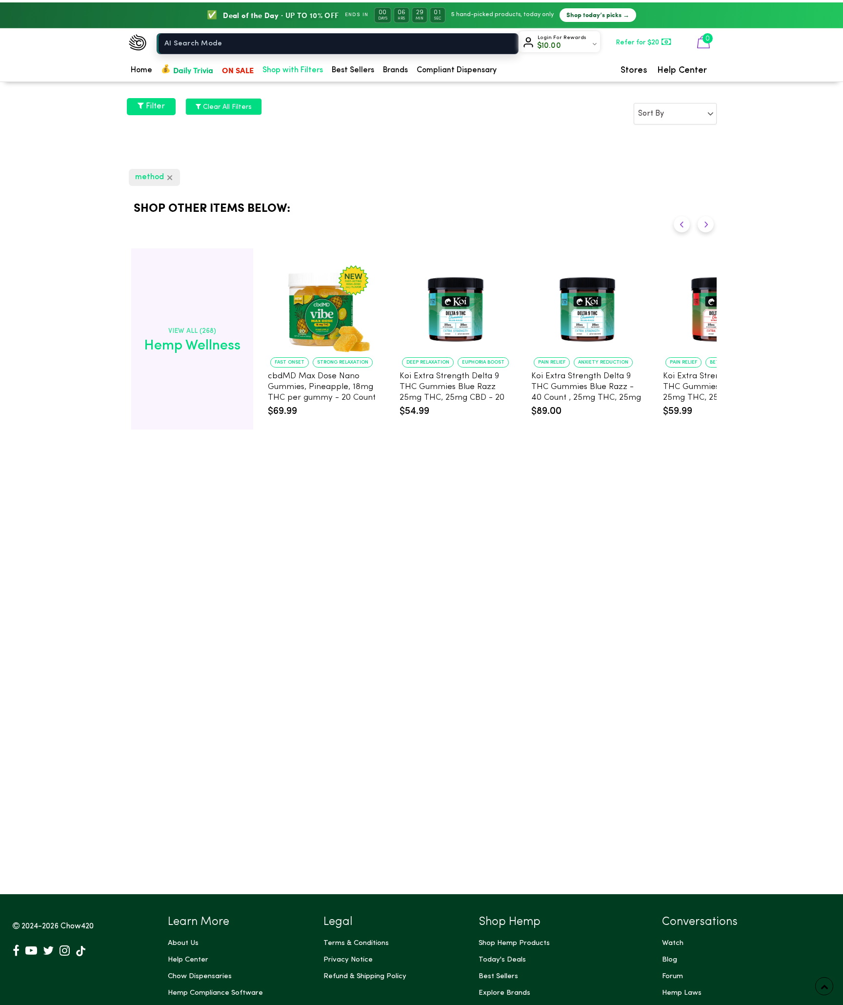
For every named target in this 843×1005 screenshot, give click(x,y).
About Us (183, 943)
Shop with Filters (292, 70)
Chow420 (77, 926)
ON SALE (238, 70)
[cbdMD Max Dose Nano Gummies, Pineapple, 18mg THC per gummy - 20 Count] (324, 304)
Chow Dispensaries (200, 976)
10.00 (549, 46)
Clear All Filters (226, 106)
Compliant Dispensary (457, 70)
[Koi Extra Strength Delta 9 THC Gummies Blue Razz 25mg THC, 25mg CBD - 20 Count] (456, 304)
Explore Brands (504, 993)
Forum (672, 976)
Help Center (682, 70)
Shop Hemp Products (514, 943)
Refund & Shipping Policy (364, 976)
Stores (634, 70)
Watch (672, 943)
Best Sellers (353, 70)
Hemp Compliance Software (215, 993)
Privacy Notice (348, 960)
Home (141, 70)
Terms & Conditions (356, 943)
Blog (669, 960)
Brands (395, 70)
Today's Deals (502, 960)
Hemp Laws (682, 993)
